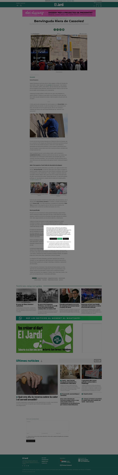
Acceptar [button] (59, 238)
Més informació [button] (53, 238)
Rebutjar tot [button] (65, 238)
